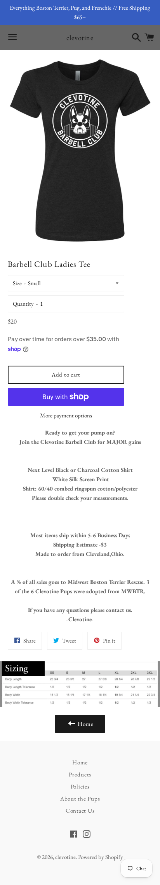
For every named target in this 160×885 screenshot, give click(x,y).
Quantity (23, 303)
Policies (80, 786)
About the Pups (80, 798)
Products (80, 774)
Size (17, 283)
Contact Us (80, 810)
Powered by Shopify (100, 856)
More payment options (66, 415)
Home (80, 762)
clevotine (80, 37)
